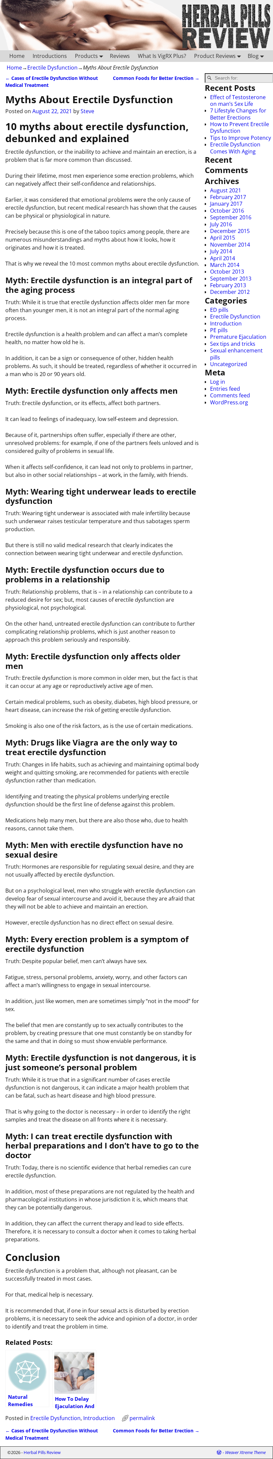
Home (17, 56)
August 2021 (225, 190)
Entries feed (225, 388)
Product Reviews (215, 56)
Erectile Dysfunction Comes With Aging (235, 148)
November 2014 (230, 244)
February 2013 (228, 285)
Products (86, 56)
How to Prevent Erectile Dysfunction (239, 127)
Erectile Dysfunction (52, 67)
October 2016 (227, 210)
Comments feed (230, 395)
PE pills (219, 330)
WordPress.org (229, 402)
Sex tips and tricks (232, 343)
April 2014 (222, 258)
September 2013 (230, 278)
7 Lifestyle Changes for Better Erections (238, 114)
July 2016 (221, 224)
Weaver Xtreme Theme (245, 1452)
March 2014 (224, 265)
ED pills (219, 309)
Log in (217, 381)
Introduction (99, 1418)
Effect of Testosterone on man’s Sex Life (238, 100)
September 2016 (230, 217)
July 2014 (221, 251)
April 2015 (222, 237)
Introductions (50, 56)
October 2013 (227, 271)
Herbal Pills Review (42, 1452)
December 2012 (230, 292)
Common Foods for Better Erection (156, 78)
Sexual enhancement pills (236, 354)
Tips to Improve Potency (240, 137)
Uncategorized (228, 364)
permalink (142, 1418)
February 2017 (228, 197)
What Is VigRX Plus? (162, 56)
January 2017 (226, 203)
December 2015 (230, 231)
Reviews (120, 56)
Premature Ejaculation (238, 336)
